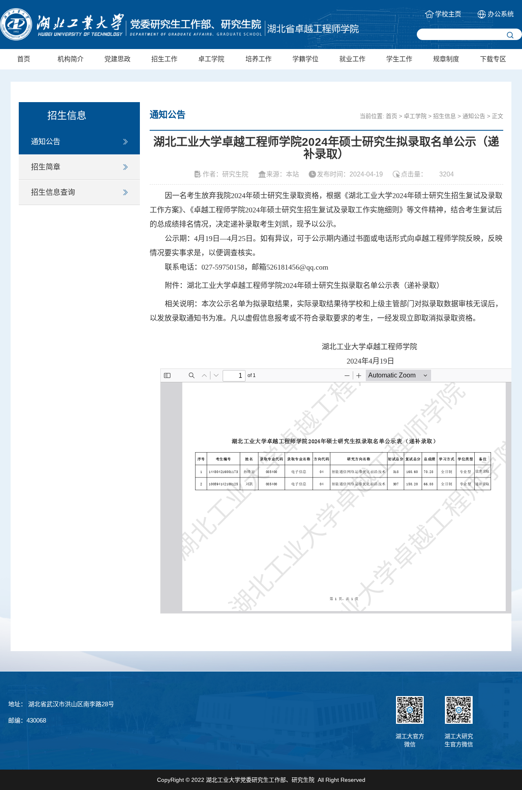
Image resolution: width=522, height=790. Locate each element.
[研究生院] (179, 24)
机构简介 (71, 59)
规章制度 (446, 59)
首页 (23, 59)
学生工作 (399, 59)
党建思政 (117, 59)
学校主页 (448, 14)
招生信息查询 (53, 192)
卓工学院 (211, 59)
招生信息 (444, 116)
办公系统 (501, 14)
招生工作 (164, 59)
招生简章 (45, 167)
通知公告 (45, 142)
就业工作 (352, 59)
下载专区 (493, 59)
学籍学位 (305, 59)
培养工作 (259, 59)
